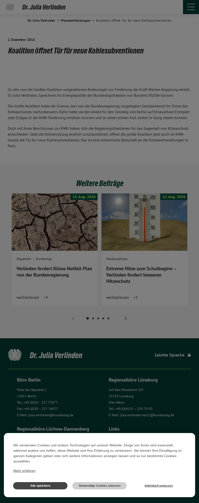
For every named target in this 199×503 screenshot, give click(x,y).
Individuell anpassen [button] (159, 485)
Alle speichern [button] (40, 485)
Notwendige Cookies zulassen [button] (99, 485)
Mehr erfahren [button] (24, 471)
